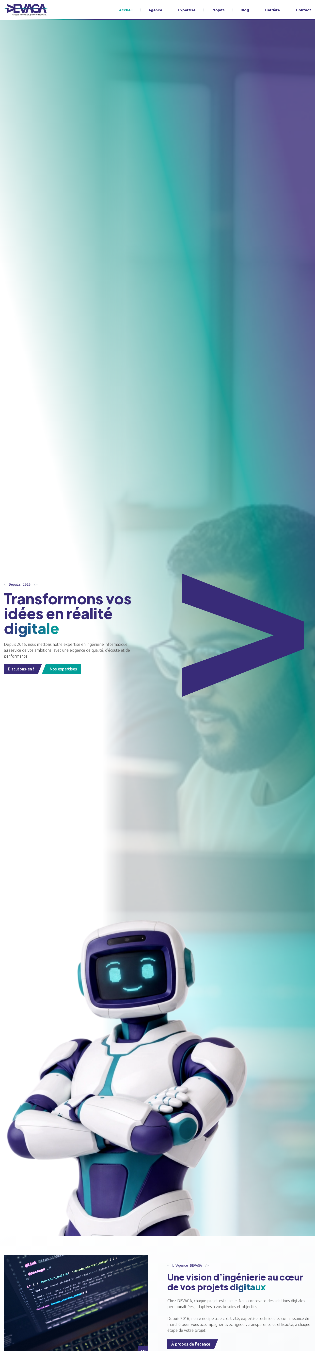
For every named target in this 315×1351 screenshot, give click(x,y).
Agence (155, 10)
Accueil (125, 10)
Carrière (272, 10)
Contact (303, 10)
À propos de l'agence (190, 1344)
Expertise (186, 10)
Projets (218, 10)
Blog (245, 10)
